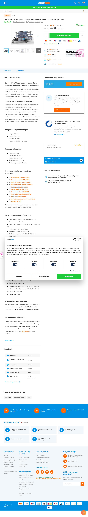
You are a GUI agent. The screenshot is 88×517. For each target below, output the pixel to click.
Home (13, 15)
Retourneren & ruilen (9, 469)
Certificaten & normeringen (43, 457)
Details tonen (74, 271)
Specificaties (20, 70)
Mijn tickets (22, 462)
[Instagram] (42, 472)
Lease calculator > (74, 84)
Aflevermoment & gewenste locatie (8, 463)
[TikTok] (51, 472)
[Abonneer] (82, 484)
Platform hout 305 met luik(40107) (20, 182)
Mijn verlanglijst (23, 459)
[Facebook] (37, 472)
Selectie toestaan (44, 276)
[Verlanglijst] (79, 3)
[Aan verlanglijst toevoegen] (82, 35)
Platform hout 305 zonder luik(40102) (21, 184)
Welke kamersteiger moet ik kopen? (26, 478)
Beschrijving (7, 70)
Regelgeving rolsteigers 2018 (25, 494)
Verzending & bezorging (10, 460)
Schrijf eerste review (18, 22)
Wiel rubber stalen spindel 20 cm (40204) (23, 199)
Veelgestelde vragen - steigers (25, 490)
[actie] (75, 57)
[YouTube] (47, 472)
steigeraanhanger (19, 397)
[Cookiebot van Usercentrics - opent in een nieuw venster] (73, 239)
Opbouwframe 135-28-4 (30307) (20, 180)
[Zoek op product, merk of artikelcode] (83, 11)
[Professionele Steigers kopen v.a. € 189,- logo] (44, 3)
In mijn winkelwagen (64, 35)
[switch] (34, 264)
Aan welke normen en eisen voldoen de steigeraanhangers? (59, 181)
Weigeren (19, 276)
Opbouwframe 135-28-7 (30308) (20, 177)
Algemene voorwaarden (10, 471)
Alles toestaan (69, 276)
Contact (6, 455)
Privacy (6, 473)
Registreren (22, 466)
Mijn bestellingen (23, 464)
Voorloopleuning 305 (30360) (19, 187)
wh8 (29, 397)
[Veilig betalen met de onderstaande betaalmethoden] (46, 41)
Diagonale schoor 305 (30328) (19, 189)
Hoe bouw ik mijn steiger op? (26, 482)
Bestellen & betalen (9, 457)
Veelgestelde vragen (41, 455)
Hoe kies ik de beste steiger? (26, 475)
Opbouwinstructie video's (42, 462)
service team (25, 331)
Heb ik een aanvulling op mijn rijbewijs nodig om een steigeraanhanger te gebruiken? (63, 176)
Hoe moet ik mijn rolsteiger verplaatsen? (26, 485)
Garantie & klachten (9, 466)
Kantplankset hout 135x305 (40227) (21, 194)
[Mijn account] (75, 3)
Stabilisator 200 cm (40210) (18, 196)
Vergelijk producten (24, 457)
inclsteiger (8, 397)
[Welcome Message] (83, 512)
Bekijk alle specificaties (12, 382)
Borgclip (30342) (16, 201)
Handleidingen (40, 460)
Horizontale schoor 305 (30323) (20, 192)
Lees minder (8, 340)
